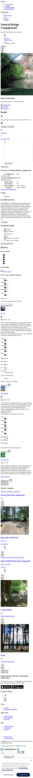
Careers (6, 707)
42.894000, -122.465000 (7, 127)
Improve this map (9, 9)
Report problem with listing (8, 189)
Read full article (5, 476)
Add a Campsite (8, 726)
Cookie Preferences (8, 774)
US (5, 17)
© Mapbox (7, 6)
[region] (16, 768)
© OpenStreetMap (9, 7)
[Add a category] (23, 752)
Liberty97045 (4, 393)
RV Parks (7, 719)
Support (6, 729)
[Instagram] (5, 701)
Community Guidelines (10, 709)
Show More (4, 222)
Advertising (7, 728)
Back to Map (7, 15)
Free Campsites (8, 718)
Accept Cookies (23, 774)
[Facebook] (5, 696)
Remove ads (4, 12)
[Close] (31, 760)
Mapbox (3, 1)
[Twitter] (5, 698)
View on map (8, 163)
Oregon (6, 18)
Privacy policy (8, 736)
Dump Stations (8, 716)
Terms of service (8, 738)
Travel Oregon (5, 460)
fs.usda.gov (4, 133)
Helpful (4, 385)
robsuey (3, 313)
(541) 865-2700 (5, 139)
